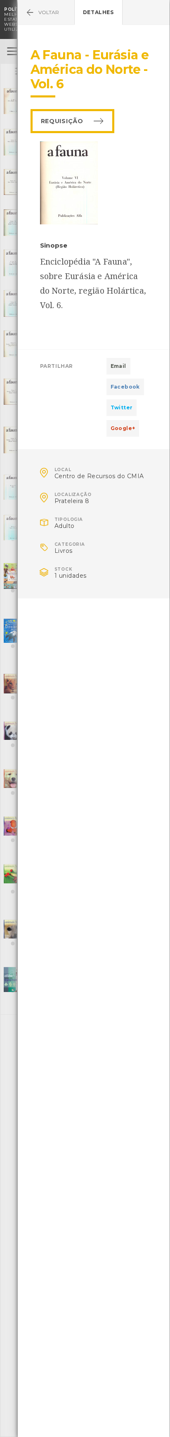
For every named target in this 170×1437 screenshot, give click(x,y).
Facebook (125, 387)
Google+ (123, 428)
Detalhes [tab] (98, 12)
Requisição (62, 121)
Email (118, 366)
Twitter (122, 407)
